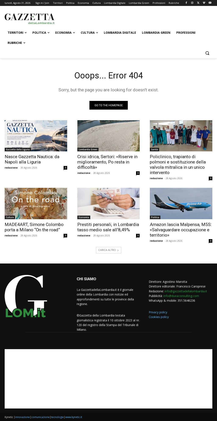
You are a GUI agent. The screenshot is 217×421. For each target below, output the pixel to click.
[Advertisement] (104, 18)
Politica (155, 217)
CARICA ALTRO (107, 250)
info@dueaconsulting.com (181, 296)
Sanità (154, 149)
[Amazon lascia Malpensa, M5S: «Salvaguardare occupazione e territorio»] (181, 203)
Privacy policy (158, 312)
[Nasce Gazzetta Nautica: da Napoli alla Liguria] (36, 135)
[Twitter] (198, 3)
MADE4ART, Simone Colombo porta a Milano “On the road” (34, 227)
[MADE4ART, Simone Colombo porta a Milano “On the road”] (36, 203)
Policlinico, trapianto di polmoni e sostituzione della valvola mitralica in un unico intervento (178, 164)
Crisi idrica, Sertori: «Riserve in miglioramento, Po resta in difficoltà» (107, 162)
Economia (84, 217)
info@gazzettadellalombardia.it (186, 291)
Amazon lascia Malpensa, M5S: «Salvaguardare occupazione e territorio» (180, 230)
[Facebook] (186, 3)
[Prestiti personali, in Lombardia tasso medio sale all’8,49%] (108, 203)
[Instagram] (192, 3)
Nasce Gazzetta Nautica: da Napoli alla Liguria (32, 159)
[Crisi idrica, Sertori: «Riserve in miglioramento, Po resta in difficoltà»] (108, 135)
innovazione (22, 417)
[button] (207, 53)
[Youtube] (209, 3)
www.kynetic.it (73, 417)
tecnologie (57, 417)
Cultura (10, 217)
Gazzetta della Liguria (18, 149)
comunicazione (40, 417)
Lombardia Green (88, 149)
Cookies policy (159, 317)
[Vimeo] (204, 3)
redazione (11, 167)
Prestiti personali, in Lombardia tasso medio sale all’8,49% (108, 227)
